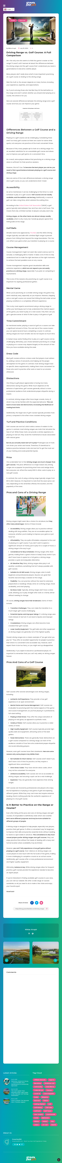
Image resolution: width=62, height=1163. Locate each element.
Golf (49, 1104)
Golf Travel (47, 1111)
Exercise (22, 20)
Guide (13, 20)
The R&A (33, 233)
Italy (52, 1121)
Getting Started (39, 1104)
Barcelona (37, 1083)
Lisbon (36, 1125)
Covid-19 (37, 1093)
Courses (49, 1090)
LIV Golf (44, 1125)
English (9, 9)
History (36, 1121)
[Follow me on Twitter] (19, 1144)
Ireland (45, 1121)
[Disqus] (31, 998)
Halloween (45, 1118)
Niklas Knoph (31, 930)
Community (38, 1086)
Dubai (36, 1097)
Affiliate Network (39, 1080)
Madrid (53, 1125)
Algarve (51, 1080)
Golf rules (49, 1107)
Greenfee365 (50, 1114)
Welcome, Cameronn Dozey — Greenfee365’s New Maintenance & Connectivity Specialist (19, 1083)
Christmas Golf (49, 1083)
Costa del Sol (38, 1090)
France (46, 1100)
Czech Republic (49, 1093)
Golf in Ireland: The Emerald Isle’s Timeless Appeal (20, 1101)
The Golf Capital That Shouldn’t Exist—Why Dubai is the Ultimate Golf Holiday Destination (19, 1093)
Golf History (38, 1107)
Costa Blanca (50, 1086)
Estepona (45, 1097)
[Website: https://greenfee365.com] (17, 1144)
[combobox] (8, 9)
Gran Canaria (38, 1114)
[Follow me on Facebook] (21, 1144)
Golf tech (37, 1111)
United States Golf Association (30, 205)
